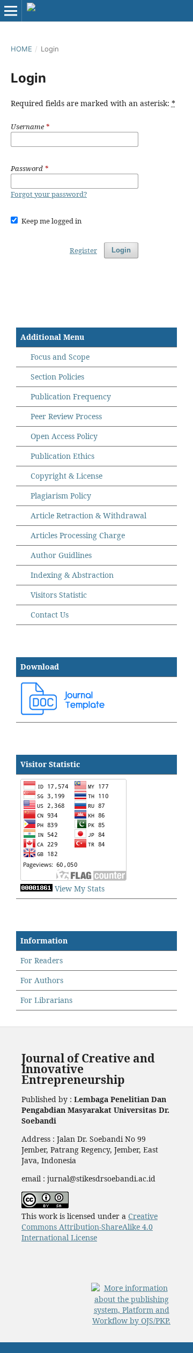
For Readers (41, 960)
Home (21, 48)
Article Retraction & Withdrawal (88, 515)
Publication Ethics (62, 456)
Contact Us (50, 614)
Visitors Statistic (59, 595)
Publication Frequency (71, 396)
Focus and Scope (60, 357)
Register (83, 250)
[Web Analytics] (36, 888)
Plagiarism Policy (61, 495)
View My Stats (80, 888)
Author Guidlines (61, 555)
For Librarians (46, 1000)
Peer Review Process (66, 416)
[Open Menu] (10, 10)
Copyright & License (66, 476)
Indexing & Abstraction (72, 575)
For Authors (41, 980)
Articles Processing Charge (76, 535)
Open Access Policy (64, 436)
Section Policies (57, 376)
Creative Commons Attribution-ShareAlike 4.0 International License (89, 1227)
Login (121, 250)
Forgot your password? (49, 194)
